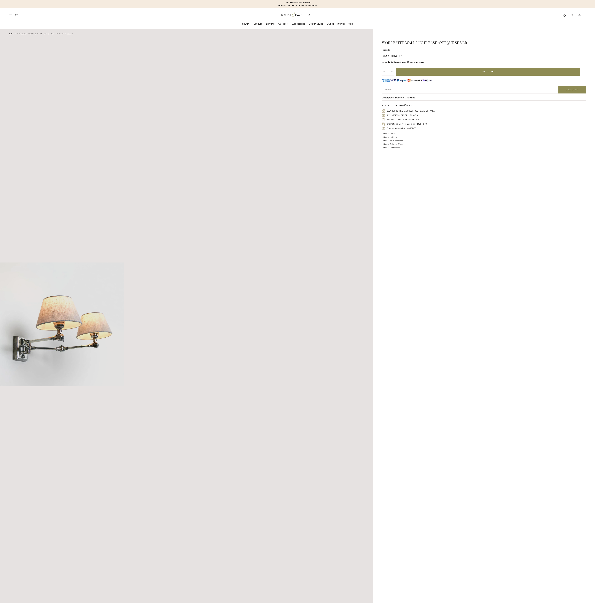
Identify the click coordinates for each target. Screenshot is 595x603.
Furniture (257, 24)
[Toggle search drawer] (564, 16)
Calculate (572, 89)
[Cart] (579, 16)
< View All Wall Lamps (391, 147)
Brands (341, 24)
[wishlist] (16, 15)
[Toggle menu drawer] (10, 16)
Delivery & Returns (405, 98)
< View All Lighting (389, 137)
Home (11, 34)
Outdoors (283, 24)
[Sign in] (572, 16)
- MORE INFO (413, 119)
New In (245, 24)
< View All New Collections (392, 140)
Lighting (270, 24)
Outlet (330, 24)
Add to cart (488, 71)
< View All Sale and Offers (392, 144)
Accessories (298, 24)
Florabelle (386, 50)
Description (388, 98)
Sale (350, 24)
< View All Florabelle (390, 133)
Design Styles (316, 24)
